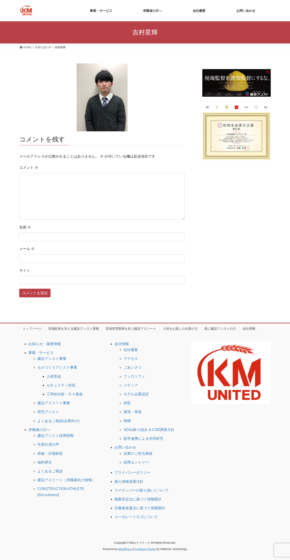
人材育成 (53, 376)
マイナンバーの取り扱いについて (141, 490)
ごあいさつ (132, 367)
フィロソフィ (134, 376)
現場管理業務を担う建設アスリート (131, 328)
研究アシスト (48, 412)
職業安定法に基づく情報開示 (138, 499)
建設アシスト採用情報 (55, 435)
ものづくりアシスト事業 (57, 367)
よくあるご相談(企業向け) (58, 421)
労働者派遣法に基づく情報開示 (139, 508)
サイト (24, 270)
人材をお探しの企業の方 (180, 328)
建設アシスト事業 (51, 359)
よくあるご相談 (50, 471)
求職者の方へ (39, 430)
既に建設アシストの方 (220, 328)
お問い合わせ (125, 447)
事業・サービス (41, 353)
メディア (130, 385)
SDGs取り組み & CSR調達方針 (148, 430)
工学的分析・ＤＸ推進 (64, 394)
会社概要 (130, 350)
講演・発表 (132, 412)
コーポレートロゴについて (136, 517)
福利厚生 (44, 462)
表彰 (127, 403)
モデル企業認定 (136, 394)
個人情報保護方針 (128, 481)
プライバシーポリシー (132, 472)
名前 (25, 227)
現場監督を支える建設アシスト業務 (73, 328)
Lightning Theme (145, 549)
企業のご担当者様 (137, 453)
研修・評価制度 (50, 453)
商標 (127, 421)
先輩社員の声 (48, 444)
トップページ (32, 328)
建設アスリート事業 (53, 403)
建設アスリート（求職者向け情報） (66, 480)
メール (27, 249)
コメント (28, 167)
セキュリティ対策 (60, 385)
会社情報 (249, 328)
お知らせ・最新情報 (44, 344)
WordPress (125, 549)
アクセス (130, 359)
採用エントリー (136, 462)
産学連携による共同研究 (143, 438)
